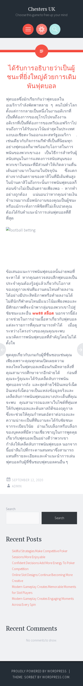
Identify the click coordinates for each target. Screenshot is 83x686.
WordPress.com (55, 677)
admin (17, 486)
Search (10, 509)
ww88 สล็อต (43, 313)
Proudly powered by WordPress (39, 671)
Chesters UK (41, 9)
